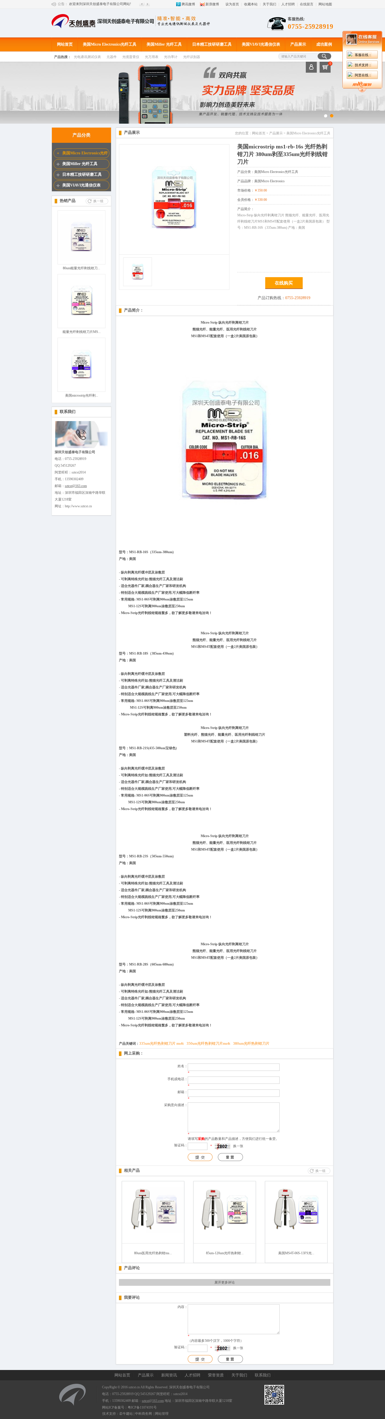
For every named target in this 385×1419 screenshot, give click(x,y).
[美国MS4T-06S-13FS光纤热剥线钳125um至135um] (296, 1242)
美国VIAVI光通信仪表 (261, 44)
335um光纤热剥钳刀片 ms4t (161, 1043)
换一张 (238, 1146)
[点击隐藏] (362, 91)
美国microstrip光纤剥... (81, 395)
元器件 (112, 57)
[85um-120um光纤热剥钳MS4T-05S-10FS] (225, 1242)
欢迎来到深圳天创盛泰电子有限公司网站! (100, 4)
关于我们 (269, 4)
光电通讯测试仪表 (87, 57)
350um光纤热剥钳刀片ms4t (208, 1043)
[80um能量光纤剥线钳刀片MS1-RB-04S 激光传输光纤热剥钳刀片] (81, 260)
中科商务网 (143, 1414)
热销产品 (68, 201)
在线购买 (284, 283)
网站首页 (65, 44)
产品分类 (81, 135)
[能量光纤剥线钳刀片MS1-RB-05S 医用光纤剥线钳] (81, 324)
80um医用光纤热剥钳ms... (153, 1253)
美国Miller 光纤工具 (164, 44)
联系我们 (68, 412)
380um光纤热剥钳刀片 (251, 1043)
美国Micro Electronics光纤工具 (109, 44)
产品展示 (298, 44)
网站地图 (325, 4)
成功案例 (324, 44)
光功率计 (171, 57)
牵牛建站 (126, 1414)
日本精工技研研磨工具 (212, 44)
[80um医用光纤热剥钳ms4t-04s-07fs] (153, 1242)
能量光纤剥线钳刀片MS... (82, 332)
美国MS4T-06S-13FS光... (296, 1253)
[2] (331, 115)
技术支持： (363, 65)
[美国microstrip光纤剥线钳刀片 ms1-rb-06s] (81, 387)
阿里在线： (363, 75)
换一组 (98, 201)
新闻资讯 (169, 1375)
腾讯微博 (188, 4)
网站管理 (162, 1414)
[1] (325, 115)
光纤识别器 (191, 57)
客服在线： (363, 55)
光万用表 (151, 57)
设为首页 (232, 4)
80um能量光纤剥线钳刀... (81, 268)
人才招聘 (288, 4)
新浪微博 (212, 4)
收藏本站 (251, 4)
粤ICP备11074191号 (142, 1407)
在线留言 (306, 4)
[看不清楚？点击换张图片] (222, 1146)
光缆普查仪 (130, 57)
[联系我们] (81, 448)
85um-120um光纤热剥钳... (225, 1253)
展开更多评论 (224, 1282)
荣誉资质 (216, 1375)
